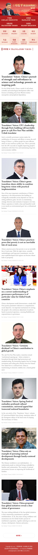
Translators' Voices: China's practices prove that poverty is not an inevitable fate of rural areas (18, 242)
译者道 (28, 18)
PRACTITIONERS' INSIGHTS (9, 25)
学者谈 (9, 18)
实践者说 (9, 24)
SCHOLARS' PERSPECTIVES (9, 20)
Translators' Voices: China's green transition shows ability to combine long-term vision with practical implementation (17, 185)
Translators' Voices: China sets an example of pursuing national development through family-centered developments (18, 455)
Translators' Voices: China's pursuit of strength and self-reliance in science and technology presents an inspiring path (19, 80)
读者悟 (28, 24)
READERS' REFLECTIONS (28, 25)
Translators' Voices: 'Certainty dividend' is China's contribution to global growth (17, 348)
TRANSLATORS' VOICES (28, 20)
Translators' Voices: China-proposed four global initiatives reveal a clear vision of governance (17, 505)
